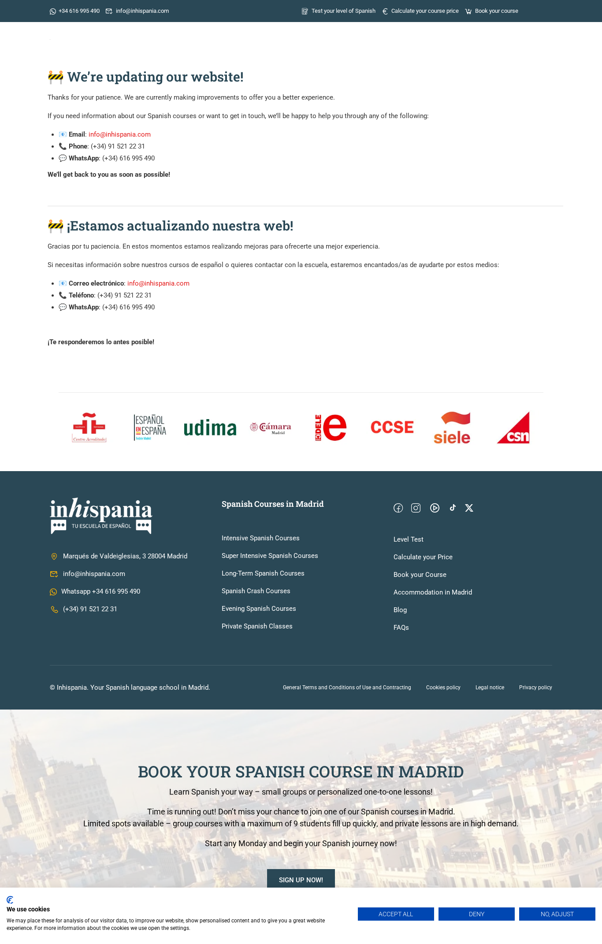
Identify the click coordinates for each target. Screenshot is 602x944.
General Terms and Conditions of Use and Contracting (347, 687)
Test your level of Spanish (343, 10)
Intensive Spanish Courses (261, 538)
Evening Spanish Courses (259, 609)
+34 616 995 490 (79, 10)
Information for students (425, 37)
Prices (493, 37)
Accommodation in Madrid (433, 592)
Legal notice (490, 687)
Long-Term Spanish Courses (263, 573)
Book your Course (420, 575)
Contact (532, 37)
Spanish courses (333, 37)
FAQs (401, 628)
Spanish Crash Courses (256, 591)
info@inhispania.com (142, 10)
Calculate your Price (423, 557)
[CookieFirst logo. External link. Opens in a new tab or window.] (10, 900)
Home (244, 37)
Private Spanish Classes (257, 626)
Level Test (409, 539)
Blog (400, 610)
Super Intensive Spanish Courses (270, 556)
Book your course (496, 10)
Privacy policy (535, 687)
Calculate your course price (425, 10)
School (280, 37)
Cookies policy (443, 687)
